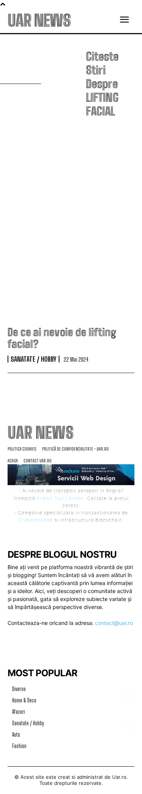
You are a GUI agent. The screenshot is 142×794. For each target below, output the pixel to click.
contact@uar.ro (114, 623)
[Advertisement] (71, 223)
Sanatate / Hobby (33, 359)
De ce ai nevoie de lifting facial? (62, 338)
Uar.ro (119, 777)
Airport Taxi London (60, 498)
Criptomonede (36, 520)
